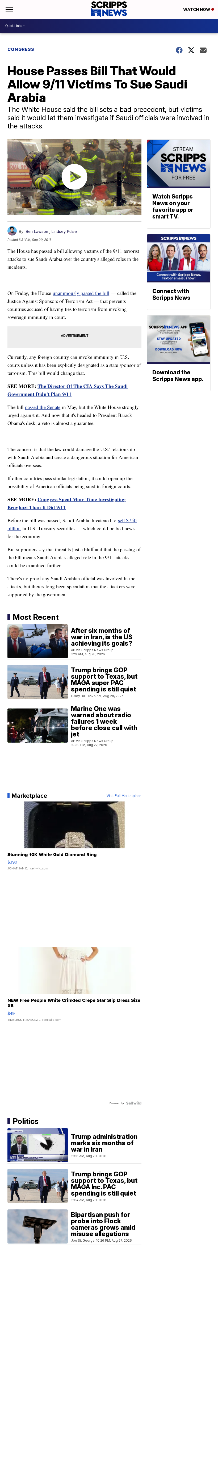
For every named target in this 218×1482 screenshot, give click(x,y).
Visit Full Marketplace (124, 795)
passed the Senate (42, 407)
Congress (20, 49)
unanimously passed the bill (81, 293)
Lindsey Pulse (64, 231)
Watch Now (197, 9)
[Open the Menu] (9, 9)
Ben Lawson (37, 231)
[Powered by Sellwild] (133, 1103)
